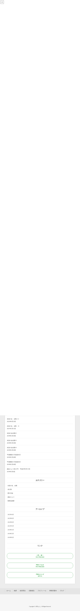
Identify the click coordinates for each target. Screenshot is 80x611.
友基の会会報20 (11, 433)
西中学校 (10, 493)
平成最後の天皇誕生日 (14, 454)
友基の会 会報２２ (13, 419)
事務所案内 (53, 590)
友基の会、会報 (12, 485)
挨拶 (15, 590)
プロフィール (42, 590)
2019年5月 (11, 530)
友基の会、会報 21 (13, 426)
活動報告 (32, 590)
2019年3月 (11, 533)
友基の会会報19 (11, 440)
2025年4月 (11, 514)
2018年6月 (11, 537)
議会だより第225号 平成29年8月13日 (18, 469)
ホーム (8, 590)
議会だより (11, 497)
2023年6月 (11, 518)
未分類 (10, 489)
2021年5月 (11, 526)
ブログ (62, 590)
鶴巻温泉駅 (11, 501)
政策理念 (23, 590)
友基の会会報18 (11, 447)
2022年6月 (11, 522)
